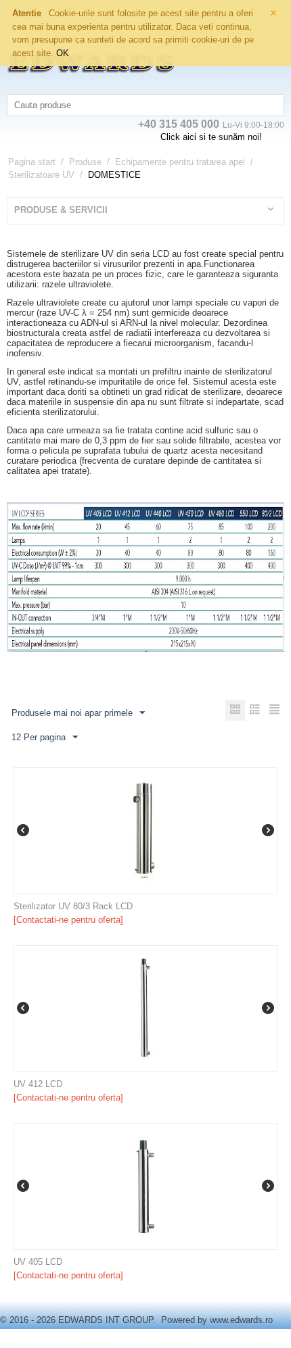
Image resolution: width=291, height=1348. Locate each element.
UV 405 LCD (38, 1262)
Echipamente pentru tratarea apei (180, 162)
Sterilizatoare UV (41, 175)
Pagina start (31, 162)
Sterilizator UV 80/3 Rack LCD (73, 906)
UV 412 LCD (38, 1084)
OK (62, 53)
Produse (85, 162)
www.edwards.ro (241, 1320)
